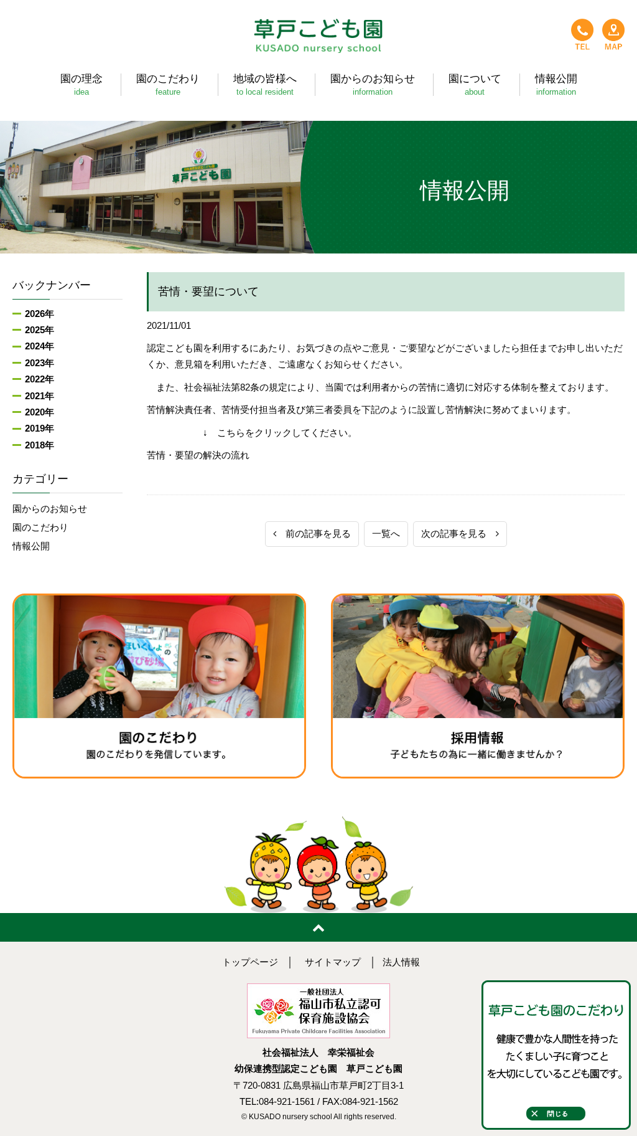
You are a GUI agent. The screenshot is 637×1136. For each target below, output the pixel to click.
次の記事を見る (458, 534)
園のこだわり (40, 527)
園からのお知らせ (49, 509)
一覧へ (386, 534)
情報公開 (31, 546)
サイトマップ (333, 962)
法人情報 (401, 962)
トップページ (250, 962)
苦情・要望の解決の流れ (198, 455)
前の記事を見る (313, 534)
